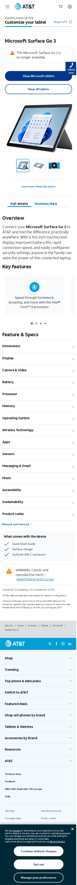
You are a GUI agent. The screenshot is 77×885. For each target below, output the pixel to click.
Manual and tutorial (15, 524)
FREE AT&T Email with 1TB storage (23, 789)
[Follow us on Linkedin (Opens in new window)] (69, 643)
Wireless (32, 625)
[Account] (70, 6)
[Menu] (7, 7)
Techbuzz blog (13, 774)
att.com (9, 625)
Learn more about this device (39, 186)
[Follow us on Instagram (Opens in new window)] (63, 643)
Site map (9, 810)
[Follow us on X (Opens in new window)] (49, 643)
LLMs (7, 796)
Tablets (44, 625)
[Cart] (60, 6)
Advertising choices (51, 810)
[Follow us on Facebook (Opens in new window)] (56, 643)
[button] (63, 24)
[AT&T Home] (24, 7)
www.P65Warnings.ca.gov (35, 579)
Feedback (10, 781)
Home (20, 625)
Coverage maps (13, 818)
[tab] (19, 203)
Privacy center (48, 818)
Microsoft (58, 625)
